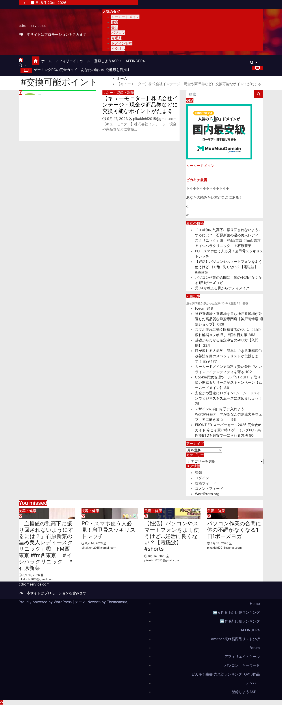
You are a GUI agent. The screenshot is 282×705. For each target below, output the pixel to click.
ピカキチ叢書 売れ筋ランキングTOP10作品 (225, 674)
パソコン (118, 32)
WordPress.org (207, 494)
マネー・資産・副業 (118, 92)
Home (255, 603)
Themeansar (117, 602)
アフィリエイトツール (73, 61)
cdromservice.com (34, 25)
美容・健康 (27, 511)
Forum (200, 308)
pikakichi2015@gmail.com (154, 118)
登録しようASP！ (108, 61)
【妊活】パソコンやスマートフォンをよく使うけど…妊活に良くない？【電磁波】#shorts (228, 266)
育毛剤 (116, 38)
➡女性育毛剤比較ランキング (236, 612)
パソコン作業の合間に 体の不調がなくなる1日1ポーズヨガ (237, 529)
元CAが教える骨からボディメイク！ (224, 288)
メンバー (253, 683)
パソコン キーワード (242, 665)
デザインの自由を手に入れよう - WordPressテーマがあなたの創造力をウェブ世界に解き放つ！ (228, 414)
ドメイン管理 (121, 43)
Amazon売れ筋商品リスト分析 (235, 639)
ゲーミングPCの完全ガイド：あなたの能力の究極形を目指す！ (84, 69)
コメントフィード (209, 488)
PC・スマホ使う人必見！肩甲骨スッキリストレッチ (108, 529)
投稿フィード (205, 483)
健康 (114, 22)
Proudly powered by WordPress (46, 602)
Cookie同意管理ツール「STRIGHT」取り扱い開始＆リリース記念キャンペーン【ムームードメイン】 (228, 382)
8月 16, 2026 (31, 575)
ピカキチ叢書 (196, 180)
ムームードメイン (125, 17)
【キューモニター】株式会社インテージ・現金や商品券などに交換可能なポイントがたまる (140, 104)
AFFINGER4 (137, 61)
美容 (114, 27)
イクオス (118, 48)
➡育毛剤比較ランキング (240, 621)
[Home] (35, 60)
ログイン (202, 478)
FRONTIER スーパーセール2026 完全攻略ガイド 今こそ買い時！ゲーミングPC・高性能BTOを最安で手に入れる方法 (228, 430)
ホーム (46, 61)
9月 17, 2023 (118, 118)
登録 (198, 472)
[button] (22, 65)
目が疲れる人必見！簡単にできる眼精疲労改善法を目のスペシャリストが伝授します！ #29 (228, 355)
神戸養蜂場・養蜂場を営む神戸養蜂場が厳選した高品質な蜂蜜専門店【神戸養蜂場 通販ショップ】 (229, 318)
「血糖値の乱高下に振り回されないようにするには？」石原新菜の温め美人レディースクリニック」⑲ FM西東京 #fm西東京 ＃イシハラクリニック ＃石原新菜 (46, 545)
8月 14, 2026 (94, 543)
